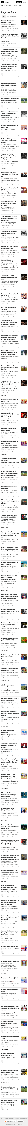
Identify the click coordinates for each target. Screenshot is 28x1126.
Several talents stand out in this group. (9, 672)
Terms (17, 1118)
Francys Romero (14, 28)
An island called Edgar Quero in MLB (8, 429)
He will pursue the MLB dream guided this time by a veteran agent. (9, 25)
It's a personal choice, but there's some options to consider (10, 601)
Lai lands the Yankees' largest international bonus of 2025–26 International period (9, 179)
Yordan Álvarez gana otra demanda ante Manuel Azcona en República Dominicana (9, 337)
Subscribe (19, 2)
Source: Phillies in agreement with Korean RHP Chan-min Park (10, 415)
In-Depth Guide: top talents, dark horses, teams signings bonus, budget (10, 1074)
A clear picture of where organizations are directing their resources (9, 55)
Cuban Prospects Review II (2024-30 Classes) (10, 699)
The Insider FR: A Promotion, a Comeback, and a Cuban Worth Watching (9, 322)
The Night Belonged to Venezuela (8, 459)
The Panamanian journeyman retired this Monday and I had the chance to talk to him (10, 491)
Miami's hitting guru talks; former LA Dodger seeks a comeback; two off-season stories (10, 549)
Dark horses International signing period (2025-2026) (9, 624)
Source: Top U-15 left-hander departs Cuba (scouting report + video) (9, 776)
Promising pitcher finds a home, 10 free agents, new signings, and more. (10, 446)
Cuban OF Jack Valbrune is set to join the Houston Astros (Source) (10, 902)
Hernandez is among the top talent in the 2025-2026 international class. (8, 937)
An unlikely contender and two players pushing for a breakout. (9, 160)
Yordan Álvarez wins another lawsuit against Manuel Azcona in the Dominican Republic (9, 352)
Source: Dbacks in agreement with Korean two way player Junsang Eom (10, 262)
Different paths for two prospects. (10, 117)
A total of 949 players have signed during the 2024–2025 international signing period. (9, 735)
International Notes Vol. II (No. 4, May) (9, 295)
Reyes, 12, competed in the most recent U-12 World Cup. (10, 718)
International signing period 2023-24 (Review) (9, 1088)
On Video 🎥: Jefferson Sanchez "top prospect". (9, 1041)
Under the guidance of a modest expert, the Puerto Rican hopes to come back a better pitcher (10, 689)
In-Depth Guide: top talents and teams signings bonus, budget (9, 642)
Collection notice (23, 1118)
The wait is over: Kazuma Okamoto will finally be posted (9, 745)
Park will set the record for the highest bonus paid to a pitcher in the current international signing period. (10, 419)
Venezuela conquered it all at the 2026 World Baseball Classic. (10, 463)
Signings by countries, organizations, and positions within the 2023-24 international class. (10, 1091)
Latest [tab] (3, 16)
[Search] (25, 16)
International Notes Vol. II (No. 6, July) (9, 126)
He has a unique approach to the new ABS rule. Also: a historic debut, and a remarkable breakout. (10, 238)
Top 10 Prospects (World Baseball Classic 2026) (9, 516)
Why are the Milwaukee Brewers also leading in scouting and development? (8, 795)
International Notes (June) (10, 946)
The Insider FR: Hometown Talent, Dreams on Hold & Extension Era (9, 113)
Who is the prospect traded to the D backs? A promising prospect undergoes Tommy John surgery (10, 387)
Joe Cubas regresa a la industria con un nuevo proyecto (8, 203)
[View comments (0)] (8, 30)
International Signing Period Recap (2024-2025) (10, 610)
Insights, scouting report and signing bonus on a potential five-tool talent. (10, 103)
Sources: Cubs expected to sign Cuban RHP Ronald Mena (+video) (10, 842)
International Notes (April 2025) (9, 990)
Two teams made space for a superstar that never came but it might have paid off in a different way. (10, 892)
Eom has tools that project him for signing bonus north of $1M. (10, 266)
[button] (2, 5)
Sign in (24, 2)
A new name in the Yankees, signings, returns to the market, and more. (9, 567)
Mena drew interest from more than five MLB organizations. (9, 846)
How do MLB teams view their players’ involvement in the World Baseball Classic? (9, 596)
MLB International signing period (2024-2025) (9, 1071)
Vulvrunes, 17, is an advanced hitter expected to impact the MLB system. (9, 907)
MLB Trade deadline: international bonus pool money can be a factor (9, 887)
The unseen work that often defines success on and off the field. (9, 71)
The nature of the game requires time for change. (10, 40)
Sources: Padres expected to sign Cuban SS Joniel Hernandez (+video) (9, 933)
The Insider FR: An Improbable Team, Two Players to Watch (8, 156)
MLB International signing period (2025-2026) (9, 639)
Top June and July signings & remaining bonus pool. (8, 130)
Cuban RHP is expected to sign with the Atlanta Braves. (9, 812)
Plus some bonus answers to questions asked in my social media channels (9, 659)
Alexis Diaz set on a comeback (7, 686)
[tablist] (9, 16)
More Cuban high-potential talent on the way (10, 962)
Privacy (13, 1118)
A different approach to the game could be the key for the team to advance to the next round (10, 506)
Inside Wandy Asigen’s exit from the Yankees (10, 656)
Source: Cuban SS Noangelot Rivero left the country (9, 1023)
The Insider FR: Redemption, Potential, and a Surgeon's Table (10, 383)
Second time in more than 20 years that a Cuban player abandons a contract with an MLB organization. (10, 922)
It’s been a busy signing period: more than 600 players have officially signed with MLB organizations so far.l (9, 404)
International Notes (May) (9, 978)
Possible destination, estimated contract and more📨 (9, 750)
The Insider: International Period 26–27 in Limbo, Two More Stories (10, 36)
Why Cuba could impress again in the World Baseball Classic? (10, 501)
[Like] (2, 165)
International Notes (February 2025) (7, 1054)
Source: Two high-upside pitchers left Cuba (9, 247)
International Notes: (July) (9, 870)
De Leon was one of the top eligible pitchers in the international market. (8, 582)
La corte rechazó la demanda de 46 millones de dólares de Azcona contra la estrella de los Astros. (10, 342)
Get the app (20, 1121)
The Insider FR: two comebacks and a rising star (9, 277)
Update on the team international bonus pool (10, 949)
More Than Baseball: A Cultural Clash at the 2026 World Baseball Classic (9, 473)
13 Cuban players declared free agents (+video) (9, 669)
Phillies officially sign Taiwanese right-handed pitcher (9, 140)
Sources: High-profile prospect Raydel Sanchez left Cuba (9, 367)
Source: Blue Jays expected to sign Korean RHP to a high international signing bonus (10, 857)
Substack (8, 1124)
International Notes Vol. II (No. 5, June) (9, 189)
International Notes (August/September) (8, 809)
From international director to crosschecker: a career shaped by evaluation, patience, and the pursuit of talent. (10, 312)
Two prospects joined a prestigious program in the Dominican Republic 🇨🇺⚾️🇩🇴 (9, 965)
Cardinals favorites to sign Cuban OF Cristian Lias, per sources (10, 1008)
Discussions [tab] (13, 16)
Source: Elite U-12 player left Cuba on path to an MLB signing (10, 713)
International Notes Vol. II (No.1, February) (9, 563)
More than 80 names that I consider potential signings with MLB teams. (9, 703)
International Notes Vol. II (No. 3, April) (9, 400)
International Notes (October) (7, 731)
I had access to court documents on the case (10, 357)
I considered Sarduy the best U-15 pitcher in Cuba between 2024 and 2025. (10, 780)
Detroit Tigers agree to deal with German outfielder (10, 99)
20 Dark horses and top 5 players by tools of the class (10, 629)
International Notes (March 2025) (10, 1037)
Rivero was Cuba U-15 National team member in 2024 (9, 1028)
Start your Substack (10, 1121)
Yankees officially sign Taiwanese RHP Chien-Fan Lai (10, 174)
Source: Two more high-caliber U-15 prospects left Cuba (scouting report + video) (10, 761)
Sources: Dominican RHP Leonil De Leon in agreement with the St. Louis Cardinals (9, 577)
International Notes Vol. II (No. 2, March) (9, 442)
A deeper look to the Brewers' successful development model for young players (9, 799)
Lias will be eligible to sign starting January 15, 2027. (8, 1012)
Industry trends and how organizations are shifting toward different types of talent (10, 614)
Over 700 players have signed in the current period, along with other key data (10, 192)
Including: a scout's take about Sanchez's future (9, 372)
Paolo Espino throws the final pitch (9, 487)
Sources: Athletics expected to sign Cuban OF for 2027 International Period (10, 534)
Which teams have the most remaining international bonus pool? (9, 994)
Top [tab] (8, 16)
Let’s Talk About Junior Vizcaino (8, 308)
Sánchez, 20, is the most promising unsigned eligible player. (8, 89)
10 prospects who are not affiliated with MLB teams (8, 519)
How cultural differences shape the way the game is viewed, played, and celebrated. (9, 478)
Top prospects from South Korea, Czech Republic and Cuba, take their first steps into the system (10, 298)
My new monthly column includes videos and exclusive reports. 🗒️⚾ (9, 1058)
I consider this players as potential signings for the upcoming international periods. (10, 1105)
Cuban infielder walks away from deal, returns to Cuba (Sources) (10, 917)
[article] (14, 25)
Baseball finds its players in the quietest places (9, 327)
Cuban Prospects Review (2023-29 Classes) (9, 1101)
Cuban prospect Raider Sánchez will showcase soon (8, 85)
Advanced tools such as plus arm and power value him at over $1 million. (10, 538)
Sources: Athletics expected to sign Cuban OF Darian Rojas (10, 826)
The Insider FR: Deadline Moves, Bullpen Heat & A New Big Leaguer (9, 66)
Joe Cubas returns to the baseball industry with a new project (9, 218)
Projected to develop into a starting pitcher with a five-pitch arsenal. (9, 145)
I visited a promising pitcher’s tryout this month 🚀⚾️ (9, 980)
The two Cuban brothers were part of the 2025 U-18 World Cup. (10, 251)
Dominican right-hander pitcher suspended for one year (9, 873)
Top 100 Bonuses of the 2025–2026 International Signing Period (9, 51)
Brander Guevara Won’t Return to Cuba (8, 21)
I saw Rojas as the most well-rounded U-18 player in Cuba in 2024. (9, 831)
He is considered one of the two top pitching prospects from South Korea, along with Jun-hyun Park (10, 861)
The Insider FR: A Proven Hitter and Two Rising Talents (9, 233)
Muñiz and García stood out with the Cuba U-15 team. (10, 765)
